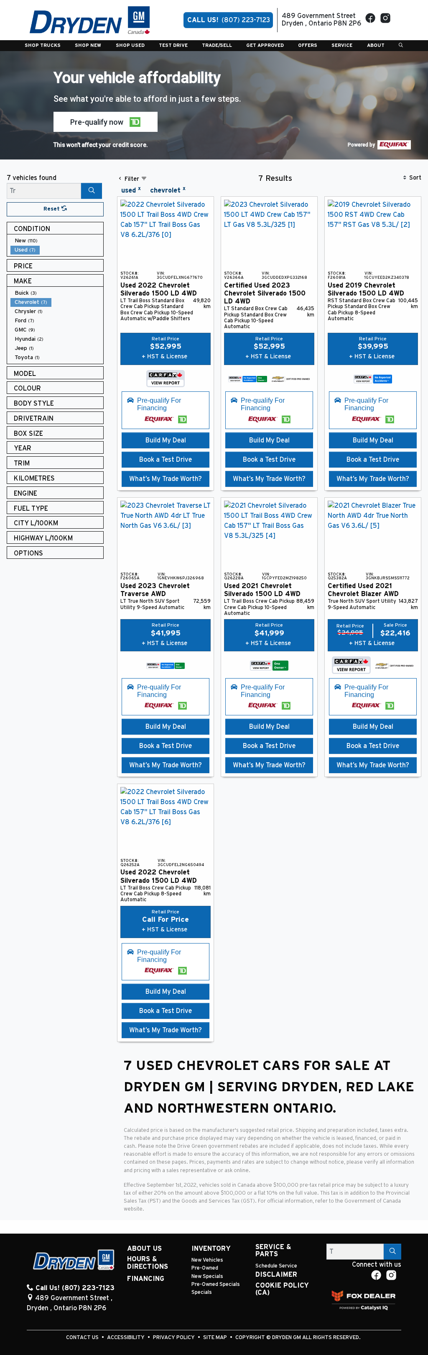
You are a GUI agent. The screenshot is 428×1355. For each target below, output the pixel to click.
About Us (144, 1248)
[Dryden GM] (90, 19)
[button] (42, 45)
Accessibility (126, 1337)
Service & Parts (273, 1251)
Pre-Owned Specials (215, 1284)
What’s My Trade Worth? (165, 479)
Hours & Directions (147, 1263)
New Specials (207, 1276)
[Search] (91, 191)
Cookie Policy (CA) (282, 1289)
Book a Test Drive (165, 459)
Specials (201, 1292)
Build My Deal (165, 440)
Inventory (211, 1248)
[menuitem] (56, 240)
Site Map (215, 1337)
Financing (145, 1278)
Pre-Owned (204, 1268)
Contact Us (83, 1337)
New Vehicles (207, 1260)
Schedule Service (276, 1266)
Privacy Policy (174, 1337)
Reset (52, 209)
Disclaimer (276, 1274)
